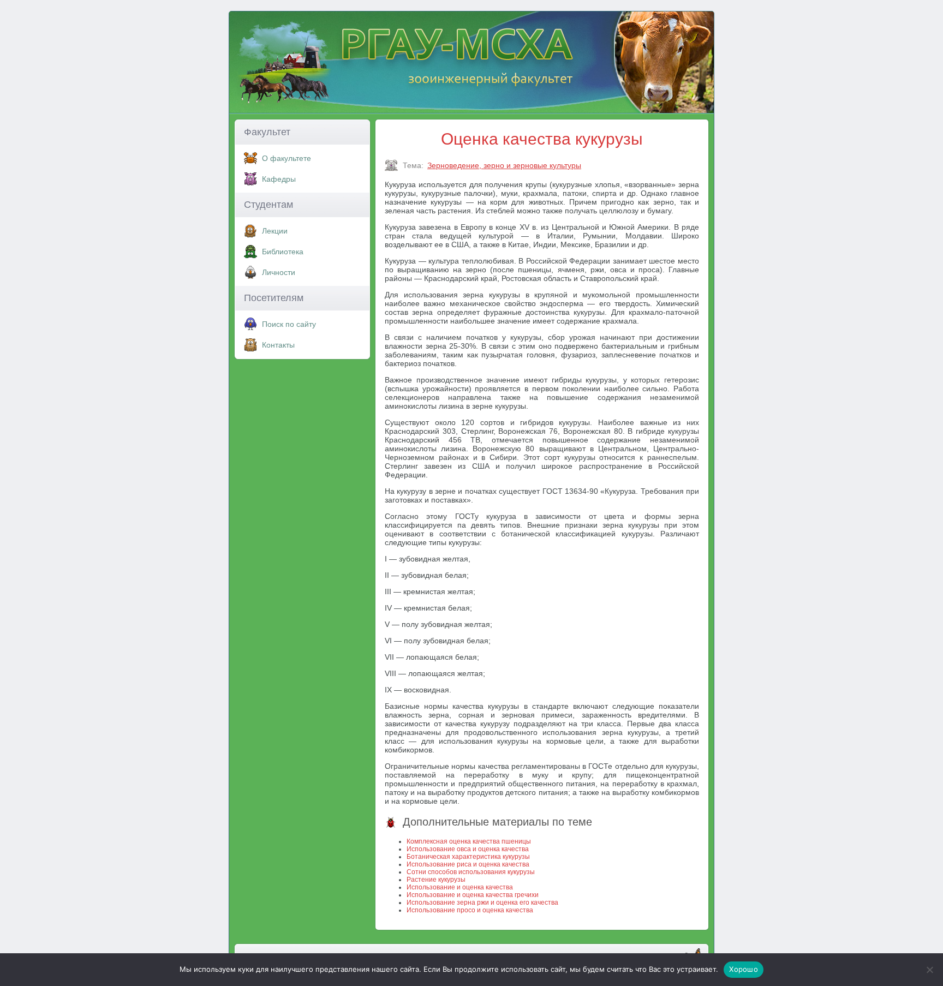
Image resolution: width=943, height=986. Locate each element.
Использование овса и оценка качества (468, 849)
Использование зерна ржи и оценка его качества (482, 902)
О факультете (286, 158)
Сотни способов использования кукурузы (471, 872)
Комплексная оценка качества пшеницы (469, 841)
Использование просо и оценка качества (470, 910)
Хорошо (743, 969)
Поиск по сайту (289, 324)
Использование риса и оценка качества (468, 864)
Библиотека (282, 251)
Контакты (278, 344)
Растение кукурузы (436, 879)
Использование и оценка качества (460, 887)
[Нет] (929, 969)
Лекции (275, 230)
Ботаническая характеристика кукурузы (468, 856)
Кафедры (279, 179)
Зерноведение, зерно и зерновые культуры (504, 165)
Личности (278, 272)
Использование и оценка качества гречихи (473, 895)
